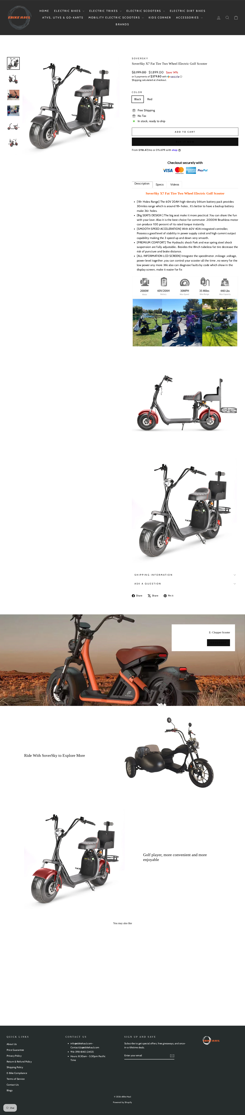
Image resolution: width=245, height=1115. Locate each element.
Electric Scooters (144, 10)
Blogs (9, 1090)
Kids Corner (160, 17)
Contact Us (13, 1084)
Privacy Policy (14, 1055)
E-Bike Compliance (17, 1073)
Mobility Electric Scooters (114, 17)
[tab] (142, 184)
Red (149, 99)
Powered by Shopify (122, 1102)
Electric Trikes (104, 10)
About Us (12, 1044)
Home (44, 10)
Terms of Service (16, 1078)
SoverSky (140, 58)
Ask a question (147, 583)
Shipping (136, 80)
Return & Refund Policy (19, 1061)
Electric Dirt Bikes (188, 10)
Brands (122, 24)
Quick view (34, 984)
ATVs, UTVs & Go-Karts (62, 17)
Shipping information (153, 574)
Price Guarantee (15, 1049)
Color (137, 92)
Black (137, 99)
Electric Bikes (68, 10)
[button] (185, 76)
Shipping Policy (15, 1067)
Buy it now (185, 141)
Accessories (188, 17)
